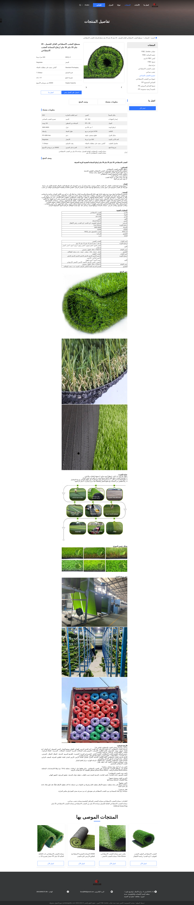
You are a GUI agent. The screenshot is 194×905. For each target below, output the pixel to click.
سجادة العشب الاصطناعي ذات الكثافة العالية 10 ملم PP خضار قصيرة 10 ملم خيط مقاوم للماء (51, 855)
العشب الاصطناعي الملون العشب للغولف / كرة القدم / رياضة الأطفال (145, 855)
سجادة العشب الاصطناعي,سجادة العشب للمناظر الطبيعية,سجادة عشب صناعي (94, 801)
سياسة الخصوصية (129, 903)
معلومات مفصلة (111, 102)
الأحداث (137, 5)
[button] (154, 843)
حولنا (119, 5)
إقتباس (99, 5)
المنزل (111, 5)
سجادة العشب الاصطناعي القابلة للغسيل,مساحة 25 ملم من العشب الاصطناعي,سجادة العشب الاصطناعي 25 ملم (89, 803)
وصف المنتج (83, 102)
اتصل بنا (146, 5)
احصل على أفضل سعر (71, 92)
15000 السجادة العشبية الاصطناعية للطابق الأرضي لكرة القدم (83, 855)
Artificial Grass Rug (120, 806)
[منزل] (155, 5)
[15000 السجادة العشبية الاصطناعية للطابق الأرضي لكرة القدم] (81, 838)
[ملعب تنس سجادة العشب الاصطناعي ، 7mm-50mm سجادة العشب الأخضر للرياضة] (112, 838)
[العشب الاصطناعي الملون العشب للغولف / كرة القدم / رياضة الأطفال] (143, 838)
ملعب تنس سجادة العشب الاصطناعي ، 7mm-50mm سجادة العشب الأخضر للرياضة (113, 855)
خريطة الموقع (140, 903)
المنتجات (127, 5)
